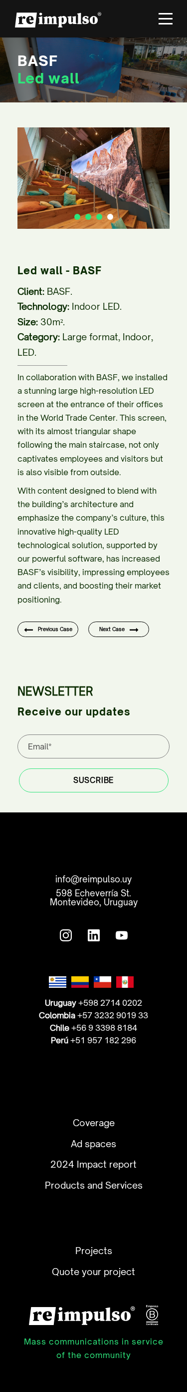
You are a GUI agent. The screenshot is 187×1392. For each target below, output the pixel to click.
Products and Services (94, 1185)
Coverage (94, 1122)
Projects (93, 1250)
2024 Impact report (93, 1164)
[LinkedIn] (94, 932)
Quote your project (93, 1271)
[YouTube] (122, 932)
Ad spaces (93, 1143)
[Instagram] (66, 932)
